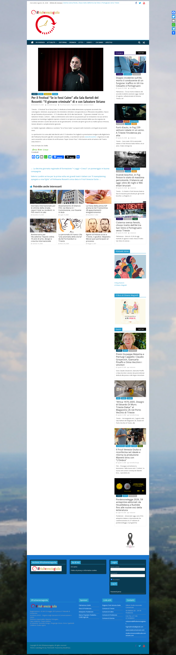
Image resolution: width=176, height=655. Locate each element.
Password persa (116, 592)
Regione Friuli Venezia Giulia (111, 605)
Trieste (55, 94)
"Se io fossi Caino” (65, 105)
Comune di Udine (108, 612)
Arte (118, 398)
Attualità (51, 42)
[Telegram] (174, 29)
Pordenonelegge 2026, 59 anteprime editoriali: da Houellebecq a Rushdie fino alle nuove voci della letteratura (129, 505)
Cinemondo (120, 446)
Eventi (89, 42)
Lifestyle (109, 42)
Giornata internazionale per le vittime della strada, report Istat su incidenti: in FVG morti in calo (43, 209)
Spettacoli (48, 94)
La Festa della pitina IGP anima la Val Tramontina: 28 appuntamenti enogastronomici (97, 209)
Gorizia (126, 121)
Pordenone (136, 74)
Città (80, 42)
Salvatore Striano (89, 105)
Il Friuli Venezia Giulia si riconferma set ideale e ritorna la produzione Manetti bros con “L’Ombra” (128, 455)
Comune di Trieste (108, 608)
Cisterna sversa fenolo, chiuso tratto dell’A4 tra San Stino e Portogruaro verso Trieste (91, 3)
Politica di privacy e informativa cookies (84, 570)
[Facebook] (174, 13)
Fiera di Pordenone (85, 608)
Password (114, 573)
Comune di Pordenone (109, 615)
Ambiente (120, 169)
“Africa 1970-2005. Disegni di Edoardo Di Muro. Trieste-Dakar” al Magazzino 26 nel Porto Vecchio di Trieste (130, 407)
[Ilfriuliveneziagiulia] (32, 42)
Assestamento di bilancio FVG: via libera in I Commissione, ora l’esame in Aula (69, 209)
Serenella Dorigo (52, 105)
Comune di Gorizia (108, 618)
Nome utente (115, 567)
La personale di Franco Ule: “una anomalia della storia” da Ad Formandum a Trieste (70, 237)
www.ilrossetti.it (90, 137)
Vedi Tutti (141, 53)
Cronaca (72, 42)
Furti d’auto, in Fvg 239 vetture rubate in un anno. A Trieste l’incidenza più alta (130, 131)
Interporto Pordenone (86, 612)
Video (140, 446)
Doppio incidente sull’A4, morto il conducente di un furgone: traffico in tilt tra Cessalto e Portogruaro (129, 81)
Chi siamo (99, 42)
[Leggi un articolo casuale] (144, 42)
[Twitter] (174, 17)
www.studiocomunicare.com (135, 630)
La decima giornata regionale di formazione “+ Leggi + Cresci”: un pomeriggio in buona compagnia (70, 170)
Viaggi (135, 219)
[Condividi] (174, 33)
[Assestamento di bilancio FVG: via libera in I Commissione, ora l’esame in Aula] (70, 191)
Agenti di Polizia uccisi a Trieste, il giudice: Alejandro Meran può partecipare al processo (98, 237)
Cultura (34, 94)
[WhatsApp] (174, 25)
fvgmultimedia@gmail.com (134, 627)
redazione (133, 88)
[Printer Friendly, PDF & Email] (40, 150)
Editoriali (63, 42)
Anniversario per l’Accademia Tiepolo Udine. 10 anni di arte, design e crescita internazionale (42, 237)
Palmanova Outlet (85, 605)
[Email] (174, 21)
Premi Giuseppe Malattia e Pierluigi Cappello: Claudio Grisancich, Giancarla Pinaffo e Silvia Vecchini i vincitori (130, 359)
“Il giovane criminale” (77, 105)
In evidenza (40, 42)
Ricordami (116, 580)
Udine (134, 124)
